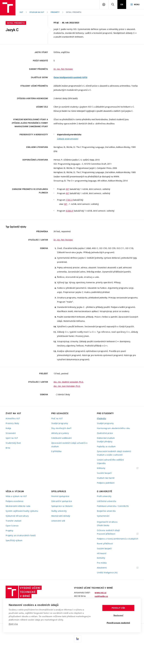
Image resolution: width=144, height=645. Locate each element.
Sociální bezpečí (104, 473)
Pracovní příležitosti (109, 534)
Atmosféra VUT (13, 418)
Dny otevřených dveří (61, 428)
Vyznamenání (103, 516)
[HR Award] (77, 638)
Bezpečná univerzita (106, 511)
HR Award (101, 553)
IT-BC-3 (69, 200)
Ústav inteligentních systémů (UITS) (70, 77)
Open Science (12, 525)
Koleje (8, 428)
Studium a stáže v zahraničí (110, 454)
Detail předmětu (73, 12)
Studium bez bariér (106, 478)
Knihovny (104, 468)
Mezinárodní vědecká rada (18, 506)
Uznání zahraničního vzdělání (110, 459)
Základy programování (67, 138)
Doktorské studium (106, 438)
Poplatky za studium (106, 446)
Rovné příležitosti (105, 543)
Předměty (55, 12)
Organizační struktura (107, 522)
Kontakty (101, 558)
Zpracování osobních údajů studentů (114, 451)
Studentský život (13, 443)
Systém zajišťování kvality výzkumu (22, 511)
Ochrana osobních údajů (108, 530)
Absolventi (105, 567)
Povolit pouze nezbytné (118, 623)
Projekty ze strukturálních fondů (21, 535)
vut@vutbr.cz (101, 596)
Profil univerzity (104, 496)
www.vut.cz (100, 592)
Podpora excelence (14, 501)
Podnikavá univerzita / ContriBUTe (113, 506)
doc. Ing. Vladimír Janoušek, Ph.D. (69, 382)
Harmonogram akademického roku (113, 428)
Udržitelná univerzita (106, 501)
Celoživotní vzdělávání (61, 438)
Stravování (11, 433)
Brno (8, 447)
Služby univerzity (59, 511)
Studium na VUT (37, 12)
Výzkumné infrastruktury (17, 516)
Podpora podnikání (105, 482)
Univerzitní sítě (58, 520)
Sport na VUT (12, 438)
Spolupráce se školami (61, 506)
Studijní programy (59, 423)
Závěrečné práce (105, 433)
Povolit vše (118, 608)
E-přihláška (56, 451)
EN (122, 4)
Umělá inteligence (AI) (107, 572)
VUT (21, 12)
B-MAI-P (69, 210)
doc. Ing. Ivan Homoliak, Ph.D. (67, 386)
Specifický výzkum (14, 540)
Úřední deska (103, 525)
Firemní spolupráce (60, 496)
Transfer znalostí (13, 520)
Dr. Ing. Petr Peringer (63, 69)
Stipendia (101, 463)
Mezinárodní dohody (60, 516)
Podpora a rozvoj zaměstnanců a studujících (117, 538)
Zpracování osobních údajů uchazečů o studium (69, 445)
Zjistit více (13, 624)
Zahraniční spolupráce (61, 501)
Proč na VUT (57, 418)
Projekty (9, 530)
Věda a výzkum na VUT (16, 496)
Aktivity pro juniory (60, 433)
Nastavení (118, 615)
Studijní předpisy (104, 441)
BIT (67, 189)
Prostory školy (12, 423)
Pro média (102, 562)
